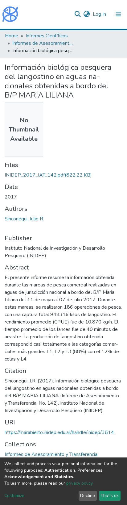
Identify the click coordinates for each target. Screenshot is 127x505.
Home (11, 35)
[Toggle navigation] (118, 14)
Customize (14, 496)
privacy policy (79, 483)
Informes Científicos (47, 35)
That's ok (109, 496)
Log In (100, 14)
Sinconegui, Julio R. (24, 218)
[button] (86, 14)
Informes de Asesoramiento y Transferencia (43, 43)
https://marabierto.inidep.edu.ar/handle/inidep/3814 (59, 432)
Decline (87, 496)
